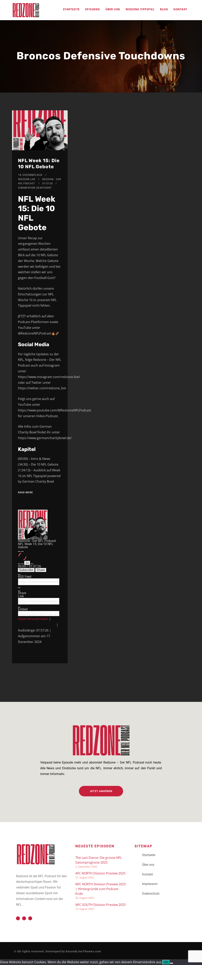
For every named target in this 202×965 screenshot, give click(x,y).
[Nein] (171, 963)
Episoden (92, 9)
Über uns (112, 9)
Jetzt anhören (101, 791)
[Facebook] (24, 918)
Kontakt (180, 9)
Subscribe (26, 570)
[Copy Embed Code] (19, 615)
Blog (164, 9)
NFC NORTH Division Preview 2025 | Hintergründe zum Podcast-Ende (100, 889)
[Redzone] (26, 10)
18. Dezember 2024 (30, 175)
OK (166, 962)
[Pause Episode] (22, 551)
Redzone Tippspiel (140, 9)
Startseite (71, 9)
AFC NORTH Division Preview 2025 (100, 873)
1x (27, 562)
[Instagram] (30, 918)
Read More (25, 492)
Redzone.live (26, 179)
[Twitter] (18, 918)
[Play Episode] (19, 551)
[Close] (19, 574)
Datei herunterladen (33, 619)
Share (40, 570)
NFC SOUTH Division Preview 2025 (100, 905)
